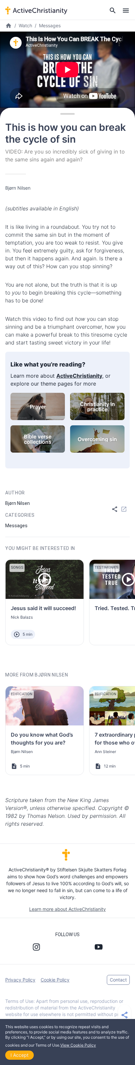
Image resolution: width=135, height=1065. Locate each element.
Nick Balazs (22, 617)
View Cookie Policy (78, 1045)
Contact (118, 979)
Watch (25, 25)
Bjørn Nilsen (17, 188)
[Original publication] (124, 509)
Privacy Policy (20, 979)
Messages (50, 25)
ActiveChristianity (79, 375)
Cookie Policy (55, 979)
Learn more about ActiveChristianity (67, 909)
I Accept (19, 1055)
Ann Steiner (105, 751)
